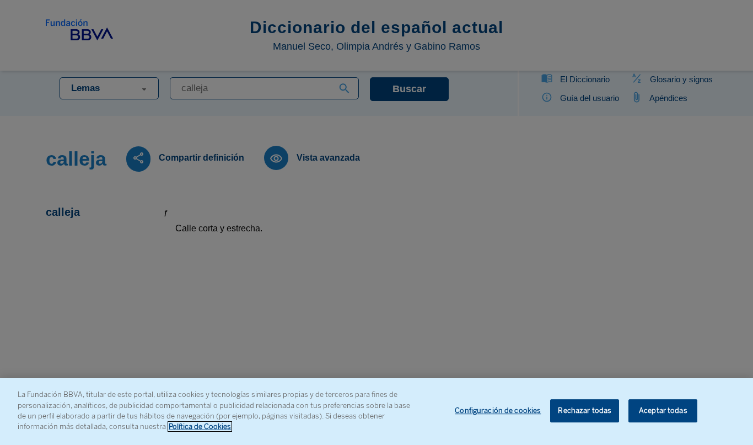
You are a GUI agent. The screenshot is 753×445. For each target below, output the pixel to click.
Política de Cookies (200, 426)
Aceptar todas (663, 411)
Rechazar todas (584, 411)
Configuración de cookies (498, 411)
